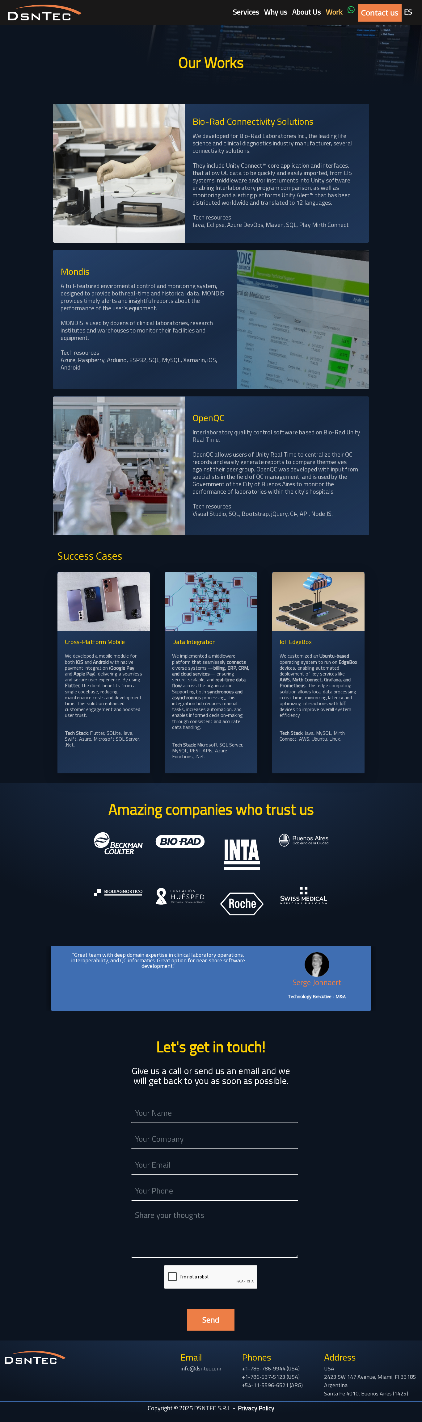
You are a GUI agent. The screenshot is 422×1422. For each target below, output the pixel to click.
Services (246, 11)
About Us (306, 11)
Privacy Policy (256, 1408)
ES (408, 11)
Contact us (379, 12)
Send (210, 1320)
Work (334, 11)
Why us (275, 11)
